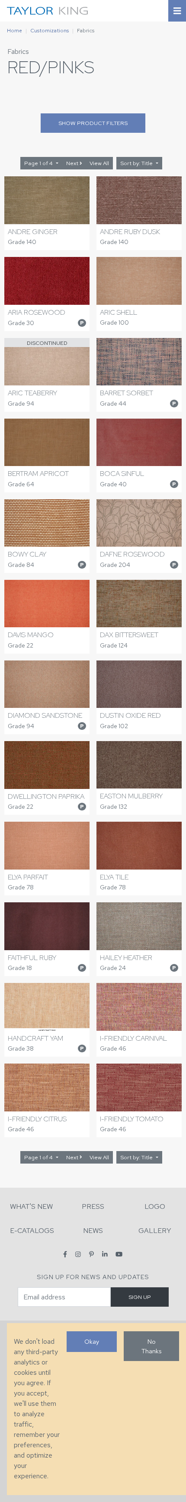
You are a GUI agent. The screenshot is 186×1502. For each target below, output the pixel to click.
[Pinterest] (91, 1254)
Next (73, 163)
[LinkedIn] (105, 1254)
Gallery (154, 1230)
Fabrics (18, 51)
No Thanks (151, 1346)
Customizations (49, 30)
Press (93, 1206)
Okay (91, 1341)
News (93, 1230)
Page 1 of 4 (39, 163)
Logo (154, 1206)
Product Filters (93, 123)
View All (99, 163)
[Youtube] (118, 1254)
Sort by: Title (137, 163)
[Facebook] (65, 1254)
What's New (31, 1206)
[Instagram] (78, 1254)
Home (14, 30)
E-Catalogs (32, 1230)
